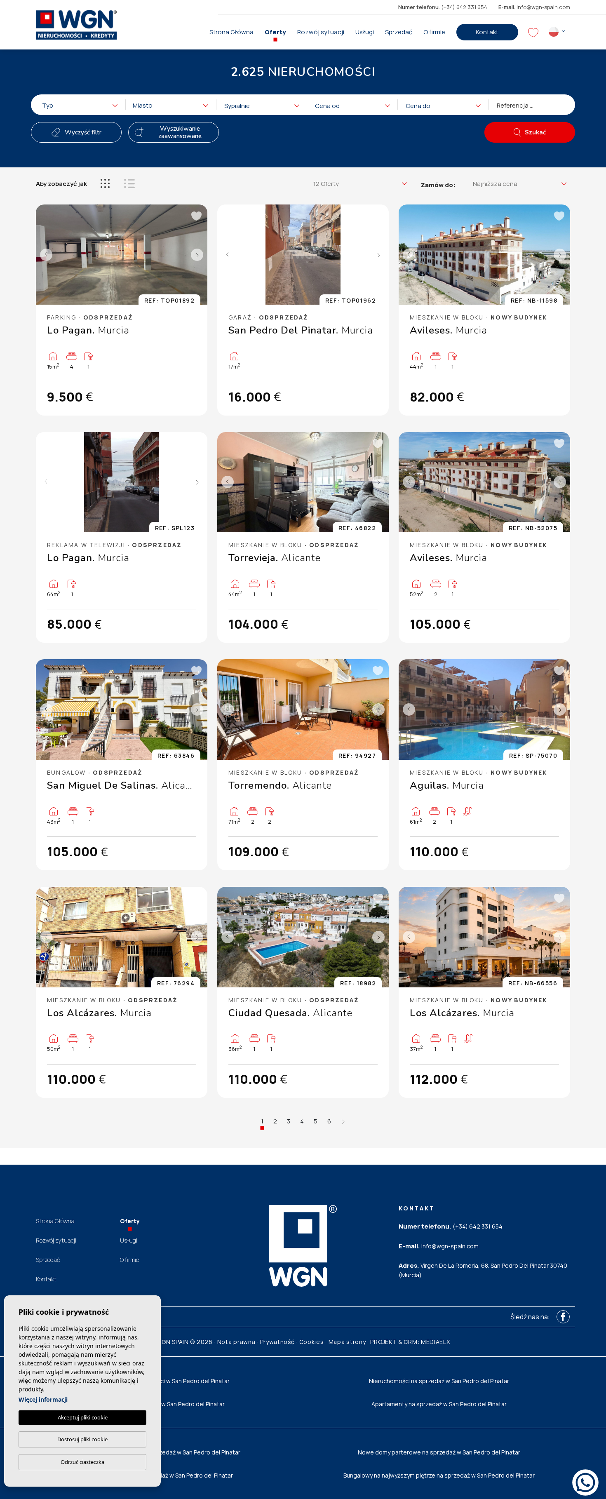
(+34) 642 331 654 (442, 7)
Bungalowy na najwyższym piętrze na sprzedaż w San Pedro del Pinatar (439, 1475)
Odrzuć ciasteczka (82, 1462)
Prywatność (277, 1342)
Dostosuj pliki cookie (82, 1439)
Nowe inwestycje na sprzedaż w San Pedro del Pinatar (167, 1452)
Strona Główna (231, 32)
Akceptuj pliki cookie (83, 1417)
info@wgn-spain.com (534, 7)
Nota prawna (236, 1342)
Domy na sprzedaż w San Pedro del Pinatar (167, 1404)
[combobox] (76, 104)
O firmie (434, 32)
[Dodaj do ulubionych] (195, 216)
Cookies (311, 1342)
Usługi (364, 32)
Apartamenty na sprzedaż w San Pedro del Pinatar (439, 1404)
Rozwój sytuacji (320, 32)
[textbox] (82, 106)
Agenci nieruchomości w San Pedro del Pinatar (167, 1381)
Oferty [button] (275, 32)
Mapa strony (347, 1342)
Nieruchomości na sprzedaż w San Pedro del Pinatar (439, 1381)
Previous (44, 254)
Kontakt (487, 32)
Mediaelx (435, 1342)
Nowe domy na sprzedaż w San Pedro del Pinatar (167, 1475)
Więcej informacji (43, 1399)
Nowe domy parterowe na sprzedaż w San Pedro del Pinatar (439, 1452)
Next (199, 254)
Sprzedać (398, 32)
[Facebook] (563, 1316)
